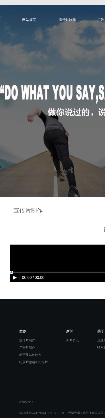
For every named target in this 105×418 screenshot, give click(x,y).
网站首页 (29, 19)
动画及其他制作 (30, 354)
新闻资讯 (72, 340)
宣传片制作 (67, 19)
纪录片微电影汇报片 (33, 362)
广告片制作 (27, 347)
